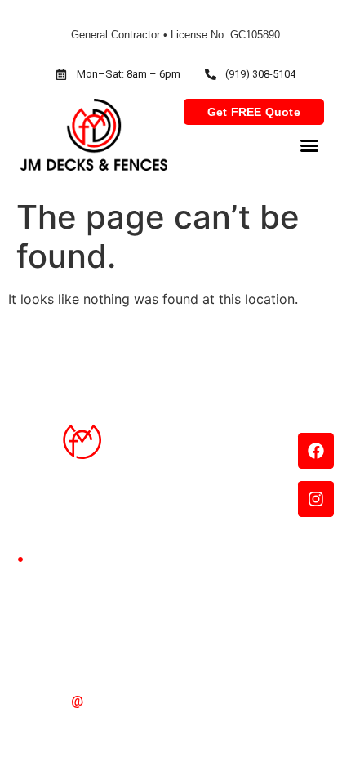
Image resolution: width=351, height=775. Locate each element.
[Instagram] (316, 499)
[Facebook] (316, 451)
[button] (309, 145)
